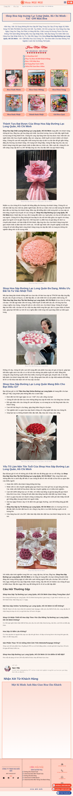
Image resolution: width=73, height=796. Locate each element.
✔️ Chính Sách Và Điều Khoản (30, 777)
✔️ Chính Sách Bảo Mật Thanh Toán (32, 773)
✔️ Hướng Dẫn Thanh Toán (30, 771)
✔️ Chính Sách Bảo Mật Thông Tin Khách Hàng (36, 779)
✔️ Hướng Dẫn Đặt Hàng (29, 775)
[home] (31, 2)
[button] (65, 2)
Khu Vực (16, 6)
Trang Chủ (7, 6)
